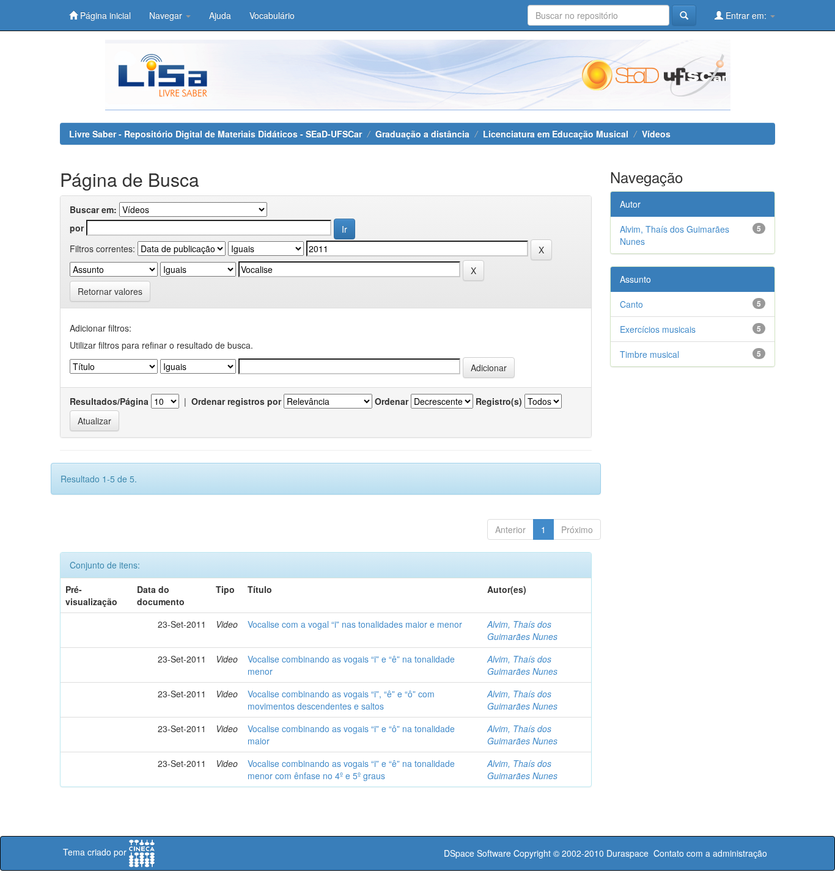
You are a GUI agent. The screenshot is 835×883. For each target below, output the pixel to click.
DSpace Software (477, 853)
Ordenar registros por (236, 401)
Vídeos (656, 134)
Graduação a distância (422, 134)
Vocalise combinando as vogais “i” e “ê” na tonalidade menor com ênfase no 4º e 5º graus (351, 769)
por (77, 228)
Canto (631, 304)
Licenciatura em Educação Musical (555, 134)
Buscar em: (93, 209)
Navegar (167, 15)
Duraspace (627, 853)
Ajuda (220, 15)
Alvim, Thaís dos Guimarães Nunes (522, 630)
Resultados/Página (109, 401)
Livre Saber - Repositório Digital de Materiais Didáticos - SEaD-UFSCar (215, 134)
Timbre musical (649, 354)
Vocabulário (272, 15)
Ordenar (391, 401)
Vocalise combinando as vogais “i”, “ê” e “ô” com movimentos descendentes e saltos (341, 700)
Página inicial (104, 15)
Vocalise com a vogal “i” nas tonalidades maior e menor (355, 624)
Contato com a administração (710, 853)
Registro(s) (499, 401)
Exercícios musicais (658, 329)
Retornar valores (110, 291)
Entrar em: (746, 15)
